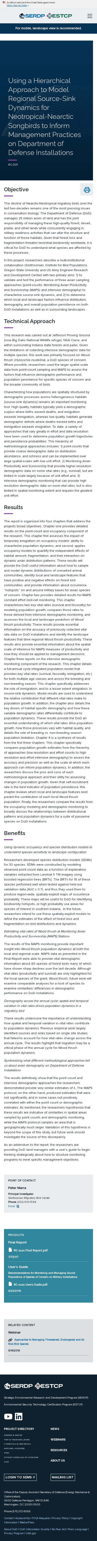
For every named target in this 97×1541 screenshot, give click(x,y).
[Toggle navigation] (90, 16)
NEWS (55, 1429)
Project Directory (19, 1429)
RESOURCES (59, 1450)
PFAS (6, 1453)
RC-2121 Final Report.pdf (31, 1250)
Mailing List (62, 1477)
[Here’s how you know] (48, 4)
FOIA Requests (41, 1518)
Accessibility (22, 1518)
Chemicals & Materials (17, 1444)
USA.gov (31, 1533)
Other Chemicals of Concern (21, 1457)
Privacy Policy (60, 1518)
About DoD (11, 1529)
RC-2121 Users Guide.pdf (30, 1284)
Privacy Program (14, 1533)
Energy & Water (13, 1435)
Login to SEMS (19, 1477)
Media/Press (27, 1522)
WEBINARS (58, 1439)
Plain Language (77, 1529)
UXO (6, 1462)
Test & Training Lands (16, 1439)
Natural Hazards (14, 1448)
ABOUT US (58, 1460)
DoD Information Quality (35, 1529)
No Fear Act (59, 1529)
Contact (8, 1518)
